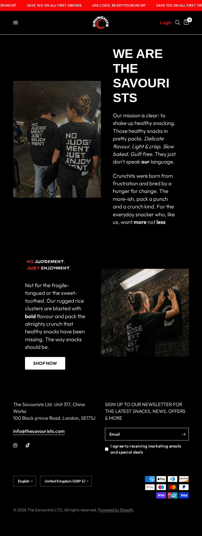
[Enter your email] (183, 434)
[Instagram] (19, 445)
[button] (45, 363)
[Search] (177, 22)
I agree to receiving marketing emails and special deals (145, 448)
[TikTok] (31, 445)
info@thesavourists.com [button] (39, 431)
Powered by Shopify (116, 509)
